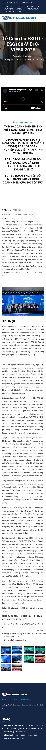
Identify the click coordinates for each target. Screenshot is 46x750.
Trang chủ (17, 56)
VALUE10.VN (34, 6)
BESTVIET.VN (23, 6)
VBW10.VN (19, 9)
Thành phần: (9, 218)
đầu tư (8, 420)
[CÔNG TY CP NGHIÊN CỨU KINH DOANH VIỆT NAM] (19, 18)
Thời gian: (8, 210)
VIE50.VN (13, 6)
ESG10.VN (7, 12)
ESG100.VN (17, 12)
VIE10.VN (5, 6)
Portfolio (27, 56)
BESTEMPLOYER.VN (32, 9)
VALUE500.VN (8, 9)
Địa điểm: (8, 214)
